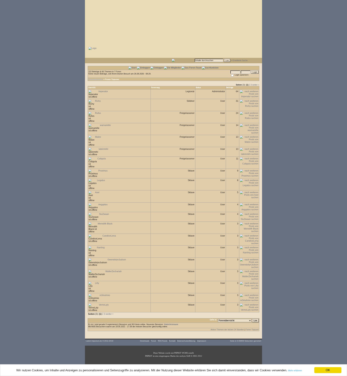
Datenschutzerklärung (186, 341)
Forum (153, 341)
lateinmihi (103, 149)
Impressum (201, 341)
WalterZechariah (113, 271)
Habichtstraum (171, 324)
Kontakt (172, 341)
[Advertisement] (173, 22)
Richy (98, 101)
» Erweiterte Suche (239, 60)
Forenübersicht (95, 79)
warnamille (105, 125)
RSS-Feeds (162, 341)
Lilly (97, 283)
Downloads (144, 341)
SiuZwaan (104, 214)
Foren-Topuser (252, 329)
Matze (98, 137)
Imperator (103, 91)
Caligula (101, 158)
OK (328, 370)
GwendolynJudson (117, 259)
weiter (255, 85)
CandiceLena (109, 236)
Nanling (101, 247)
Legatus (101, 180)
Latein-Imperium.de (94, 341)
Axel (97, 192)
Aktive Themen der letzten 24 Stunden (227, 329)
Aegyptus (103, 204)
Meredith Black (105, 223)
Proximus (103, 170)
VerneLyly (104, 305)
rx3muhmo (105, 295)
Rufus (98, 113)
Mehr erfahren (295, 370)
